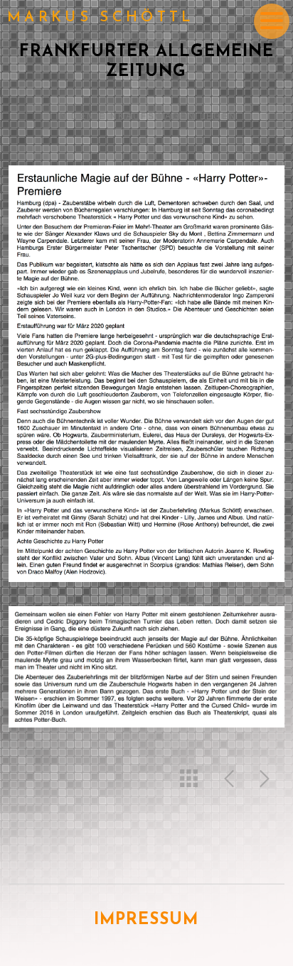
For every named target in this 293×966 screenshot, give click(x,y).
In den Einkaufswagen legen (146, 116)
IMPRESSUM (146, 920)
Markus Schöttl (101, 18)
